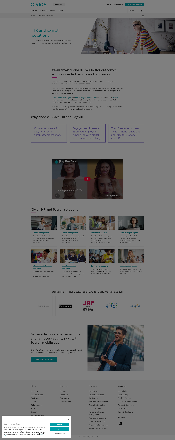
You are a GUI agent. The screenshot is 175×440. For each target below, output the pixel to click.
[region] (36, 427)
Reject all (59, 429)
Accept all (59, 424)
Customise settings (60, 433)
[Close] (68, 419)
